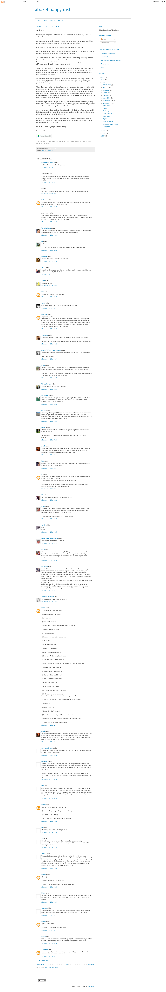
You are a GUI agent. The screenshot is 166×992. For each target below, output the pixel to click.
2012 (103, 77)
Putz (42, 786)
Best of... (52, 20)
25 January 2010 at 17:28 (49, 440)
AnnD (43, 446)
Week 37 (50, 150)
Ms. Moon (44, 566)
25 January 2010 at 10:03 (49, 222)
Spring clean (107, 127)
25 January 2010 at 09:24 (49, 194)
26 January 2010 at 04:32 (49, 602)
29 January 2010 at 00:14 (49, 915)
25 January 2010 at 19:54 (49, 468)
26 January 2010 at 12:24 (49, 742)
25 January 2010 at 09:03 (49, 182)
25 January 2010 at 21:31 (49, 500)
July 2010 (106, 87)
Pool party (106, 111)
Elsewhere (61, 20)
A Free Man (45, 949)
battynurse (44, 395)
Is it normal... (105, 57)
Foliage (105, 108)
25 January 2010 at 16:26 (49, 421)
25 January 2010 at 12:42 (49, 286)
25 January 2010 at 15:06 (49, 389)
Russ (43, 365)
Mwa (42, 292)
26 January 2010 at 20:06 (49, 779)
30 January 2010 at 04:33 (49, 956)
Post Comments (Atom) (52, 967)
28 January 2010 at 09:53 (49, 887)
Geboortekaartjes (108, 121)
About (45, 20)
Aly (42, 838)
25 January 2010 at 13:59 (49, 329)
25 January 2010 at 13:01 (49, 308)
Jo (42, 241)
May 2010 (106, 93)
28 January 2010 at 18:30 (49, 902)
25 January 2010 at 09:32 (49, 207)
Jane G (43, 410)
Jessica (44, 853)
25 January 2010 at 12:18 (49, 261)
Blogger (91, 986)
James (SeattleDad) (47, 596)
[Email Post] (55, 148)
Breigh (43, 936)
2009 (103, 131)
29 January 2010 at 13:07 (49, 930)
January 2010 (107, 103)
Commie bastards (108, 113)
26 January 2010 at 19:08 (49, 755)
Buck (43, 506)
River (43, 549)
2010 (103, 82)
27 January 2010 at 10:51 (49, 821)
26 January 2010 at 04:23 (49, 590)
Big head (105, 119)
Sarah (43, 303)
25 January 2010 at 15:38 (49, 404)
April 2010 (106, 95)
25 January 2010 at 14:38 (49, 378)
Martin (43, 608)
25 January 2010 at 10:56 (49, 235)
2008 (103, 133)
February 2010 (107, 100)
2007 (103, 136)
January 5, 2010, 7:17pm (110, 124)
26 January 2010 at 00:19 (49, 519)
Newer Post (40, 964)
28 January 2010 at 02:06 (49, 832)
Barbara (44, 256)
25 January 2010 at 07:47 (49, 167)
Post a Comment (44, 960)
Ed (42, 827)
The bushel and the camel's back (111, 60)
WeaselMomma (46, 384)
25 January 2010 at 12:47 (49, 297)
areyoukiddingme (47, 748)
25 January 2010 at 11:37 (49, 250)
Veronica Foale (46, 228)
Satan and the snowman (108, 53)
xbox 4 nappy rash (53, 9)
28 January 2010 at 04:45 (49, 868)
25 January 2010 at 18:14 (49, 455)
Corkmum (44, 314)
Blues (43, 893)
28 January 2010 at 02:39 (49, 847)
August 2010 (107, 85)
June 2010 (106, 90)
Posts (104, 39)
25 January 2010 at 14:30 (49, 359)
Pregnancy (44, 150)
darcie (43, 525)
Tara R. (43, 267)
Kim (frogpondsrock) (48, 162)
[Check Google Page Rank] (42, 981)
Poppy (43, 427)
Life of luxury (107, 116)
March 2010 (107, 98)
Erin (42, 461)
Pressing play (105, 64)
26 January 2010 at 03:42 (49, 543)
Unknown (44, 200)
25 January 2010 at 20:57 (49, 489)
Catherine (44, 335)
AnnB (43, 280)
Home (38, 20)
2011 (103, 80)
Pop (102, 67)
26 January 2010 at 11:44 (49, 725)
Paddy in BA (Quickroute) (49, 538)
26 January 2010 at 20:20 (49, 798)
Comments (105, 43)
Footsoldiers (106, 105)
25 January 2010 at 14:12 (49, 344)
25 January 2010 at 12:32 (49, 274)
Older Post (91, 964)
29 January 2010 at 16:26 (49, 943)
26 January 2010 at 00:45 (49, 532)
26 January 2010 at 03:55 (49, 560)
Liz (42, 495)
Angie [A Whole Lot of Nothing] (51, 350)
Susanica (44, 761)
